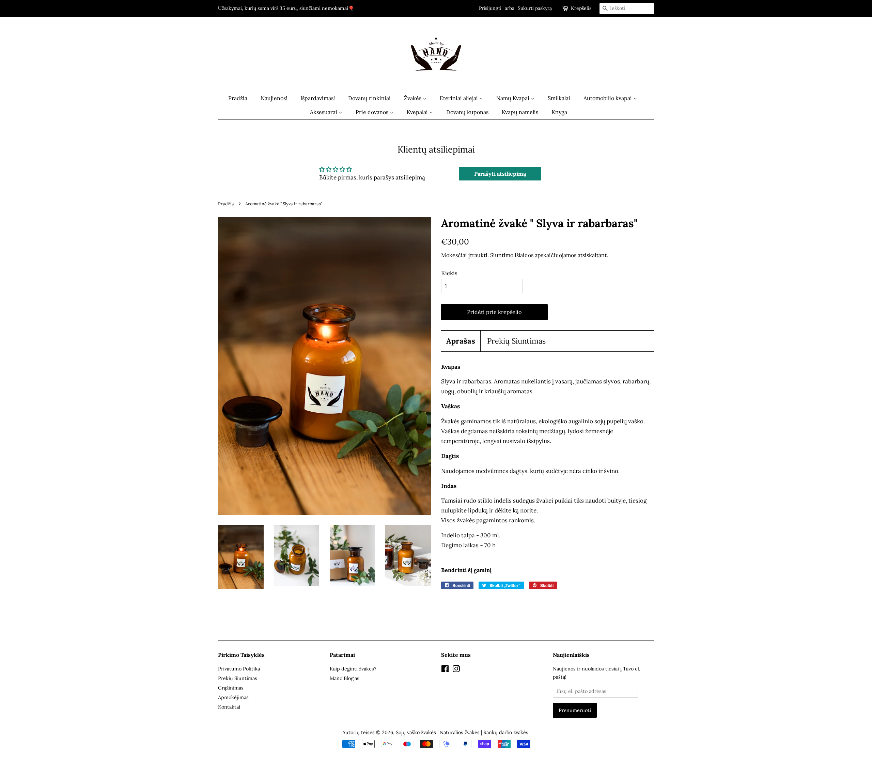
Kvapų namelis (520, 112)
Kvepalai (418, 112)
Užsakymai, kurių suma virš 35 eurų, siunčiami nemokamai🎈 (286, 8)
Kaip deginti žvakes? (353, 668)
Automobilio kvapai (608, 98)
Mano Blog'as (344, 678)
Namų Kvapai (513, 98)
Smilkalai (559, 98)
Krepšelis (581, 8)
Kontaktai (229, 706)
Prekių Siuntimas (516, 341)
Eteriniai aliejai (459, 98)
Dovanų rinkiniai (369, 98)
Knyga (559, 112)
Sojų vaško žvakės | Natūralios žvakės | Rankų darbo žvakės (462, 732)
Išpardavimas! (317, 98)
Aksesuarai (324, 112)
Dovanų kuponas (467, 112)
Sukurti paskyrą (535, 8)
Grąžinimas (231, 687)
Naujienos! (274, 98)
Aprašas (460, 341)
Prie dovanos (373, 112)
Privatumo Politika (239, 668)
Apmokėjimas (233, 697)
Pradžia (237, 98)
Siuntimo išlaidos (511, 255)
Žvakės (413, 98)
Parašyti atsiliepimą (500, 173)
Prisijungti (490, 8)
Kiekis (449, 273)
